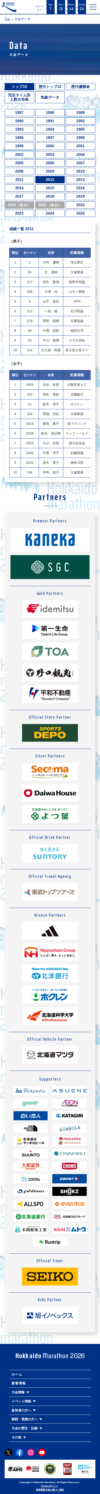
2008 (19, 171)
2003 (50, 155)
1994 (50, 129)
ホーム (17, 1374)
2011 (19, 180)
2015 (50, 188)
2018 (50, 196)
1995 (80, 129)
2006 (50, 163)
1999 (19, 146)
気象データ (50, 97)
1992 (80, 121)
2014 (19, 188)
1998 (80, 138)
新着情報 (19, 1383)
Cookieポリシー (49, 1486)
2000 (50, 146)
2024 (50, 213)
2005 (19, 163)
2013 (80, 180)
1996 (19, 138)
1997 (50, 138)
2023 (19, 213)
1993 (19, 129)
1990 (19, 121)
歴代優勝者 (80, 87)
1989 (80, 113)
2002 (19, 155)
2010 (80, 171)
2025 (80, 213)
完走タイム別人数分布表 (19, 97)
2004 (80, 155)
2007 (80, 163)
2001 (80, 146)
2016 (80, 188)
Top (7, 19)
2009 (50, 171)
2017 (19, 196)
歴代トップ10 (50, 87)
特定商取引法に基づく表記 (50, 1489)
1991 (50, 121)
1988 (50, 113)
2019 (80, 196)
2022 (80, 205)
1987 (19, 113)
